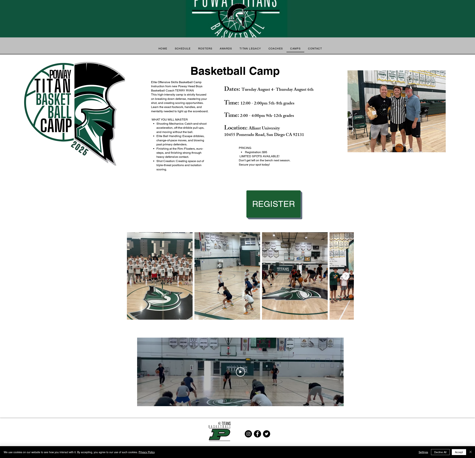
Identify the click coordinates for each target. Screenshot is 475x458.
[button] (226, 48)
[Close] (470, 452)
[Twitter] (266, 433)
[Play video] (240, 372)
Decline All (440, 452)
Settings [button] (423, 452)
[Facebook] (257, 433)
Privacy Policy (147, 452)
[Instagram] (248, 433)
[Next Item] (346, 276)
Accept (459, 452)
